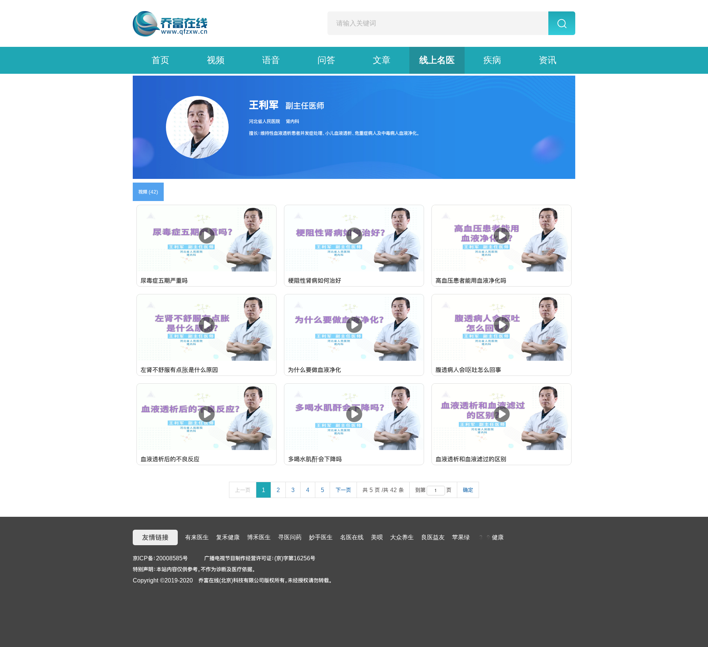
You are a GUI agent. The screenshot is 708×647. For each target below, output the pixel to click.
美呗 (377, 537)
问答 (326, 60)
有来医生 (197, 537)
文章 (382, 60)
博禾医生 (259, 537)
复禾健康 (228, 537)
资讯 (547, 60)
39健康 (490, 537)
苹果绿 (461, 537)
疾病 (492, 60)
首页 (160, 60)
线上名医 (437, 60)
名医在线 (352, 537)
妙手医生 (321, 537)
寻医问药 (290, 537)
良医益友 (433, 537)
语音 (271, 60)
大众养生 (402, 537)
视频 (216, 60)
